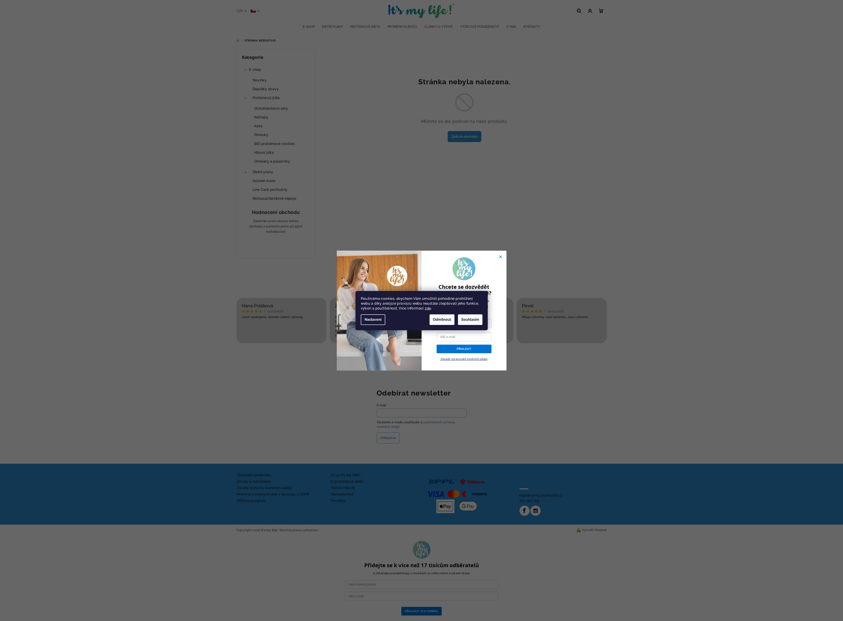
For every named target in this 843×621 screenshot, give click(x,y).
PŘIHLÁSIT (464, 349)
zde (428, 308)
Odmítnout (442, 319)
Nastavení (373, 319)
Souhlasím (470, 319)
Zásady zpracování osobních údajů (464, 359)
